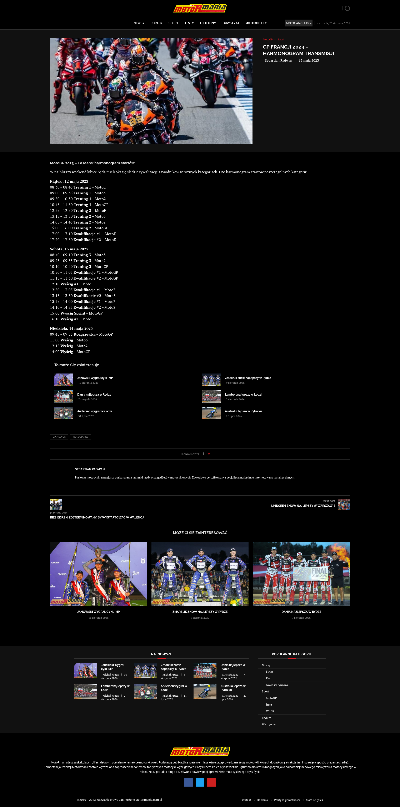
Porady (156, 23)
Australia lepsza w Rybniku (243, 411)
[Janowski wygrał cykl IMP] (63, 380)
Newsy (139, 23)
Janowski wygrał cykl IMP (95, 378)
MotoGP (271, 698)
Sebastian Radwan (278, 60)
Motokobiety (256, 23)
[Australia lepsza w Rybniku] (211, 413)
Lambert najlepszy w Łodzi (243, 394)
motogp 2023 (80, 436)
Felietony (208, 23)
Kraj (268, 678)
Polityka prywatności (287, 800)
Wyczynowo (269, 724)
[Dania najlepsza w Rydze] (63, 396)
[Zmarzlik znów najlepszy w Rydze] (211, 380)
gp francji (59, 436)
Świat (269, 671)
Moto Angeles (314, 800)
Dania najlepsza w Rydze (94, 394)
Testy (189, 23)
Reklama (262, 800)
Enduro (266, 718)
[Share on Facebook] (214, 454)
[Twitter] (200, 782)
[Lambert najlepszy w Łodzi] (211, 396)
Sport (173, 23)
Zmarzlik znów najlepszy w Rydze (248, 378)
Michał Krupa (111, 674)
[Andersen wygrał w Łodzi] (63, 413)
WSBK (270, 711)
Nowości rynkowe (277, 685)
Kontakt (246, 800)
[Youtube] (211, 782)
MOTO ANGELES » (298, 23)
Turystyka (230, 23)
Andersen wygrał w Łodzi (94, 411)
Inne (269, 704)
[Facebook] (188, 782)
